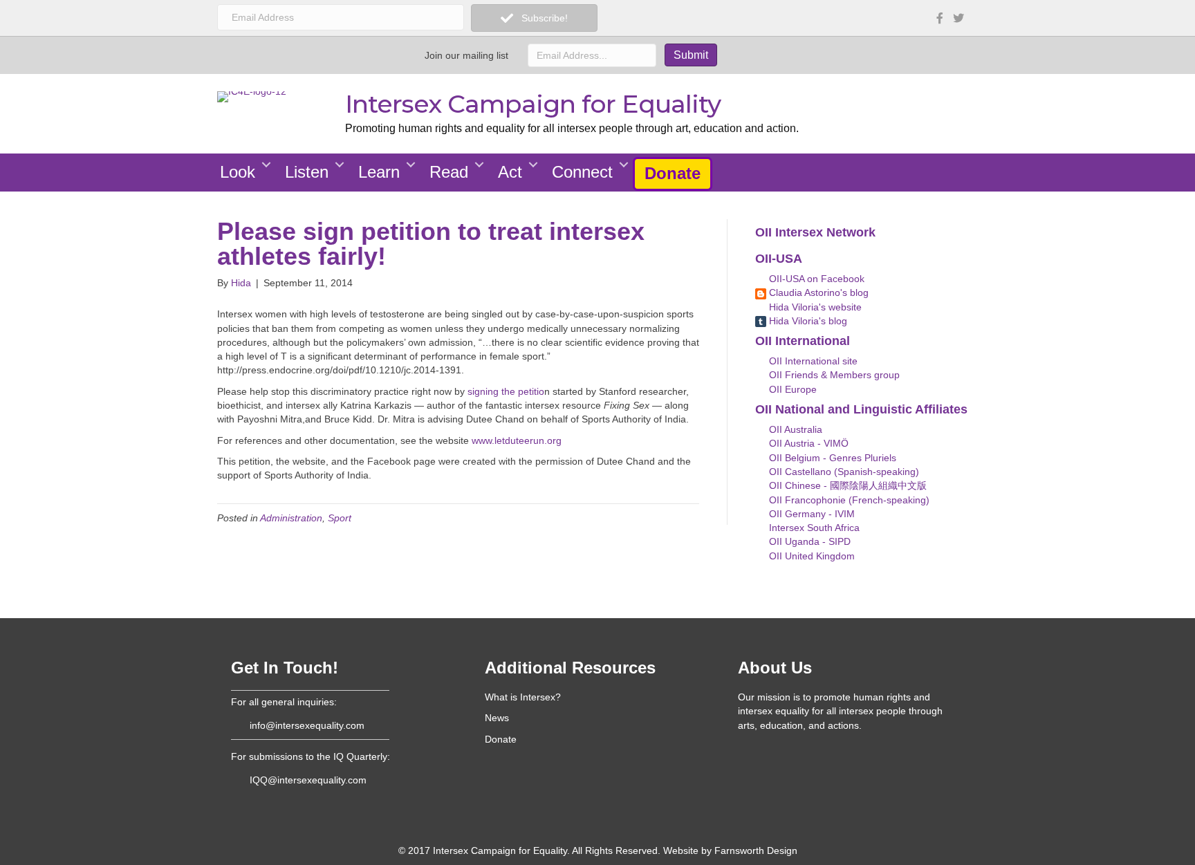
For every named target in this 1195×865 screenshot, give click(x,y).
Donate (673, 173)
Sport (339, 517)
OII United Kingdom (810, 555)
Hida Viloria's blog (806, 320)
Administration (291, 517)
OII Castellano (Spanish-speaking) (842, 471)
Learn (379, 171)
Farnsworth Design (755, 850)
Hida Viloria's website (814, 307)
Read (448, 171)
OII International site (812, 360)
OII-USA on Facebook (815, 278)
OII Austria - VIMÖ (807, 443)
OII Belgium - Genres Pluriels (831, 457)
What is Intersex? (523, 697)
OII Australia (794, 429)
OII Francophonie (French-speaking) (847, 499)
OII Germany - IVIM (810, 513)
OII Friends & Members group (833, 374)
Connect (582, 171)
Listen (306, 171)
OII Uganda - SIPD (808, 541)
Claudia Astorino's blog (817, 292)
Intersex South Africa (813, 527)
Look (237, 171)
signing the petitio (505, 391)
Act (510, 171)
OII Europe (791, 389)
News (497, 717)
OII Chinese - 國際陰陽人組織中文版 (846, 485)
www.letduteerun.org (517, 440)
